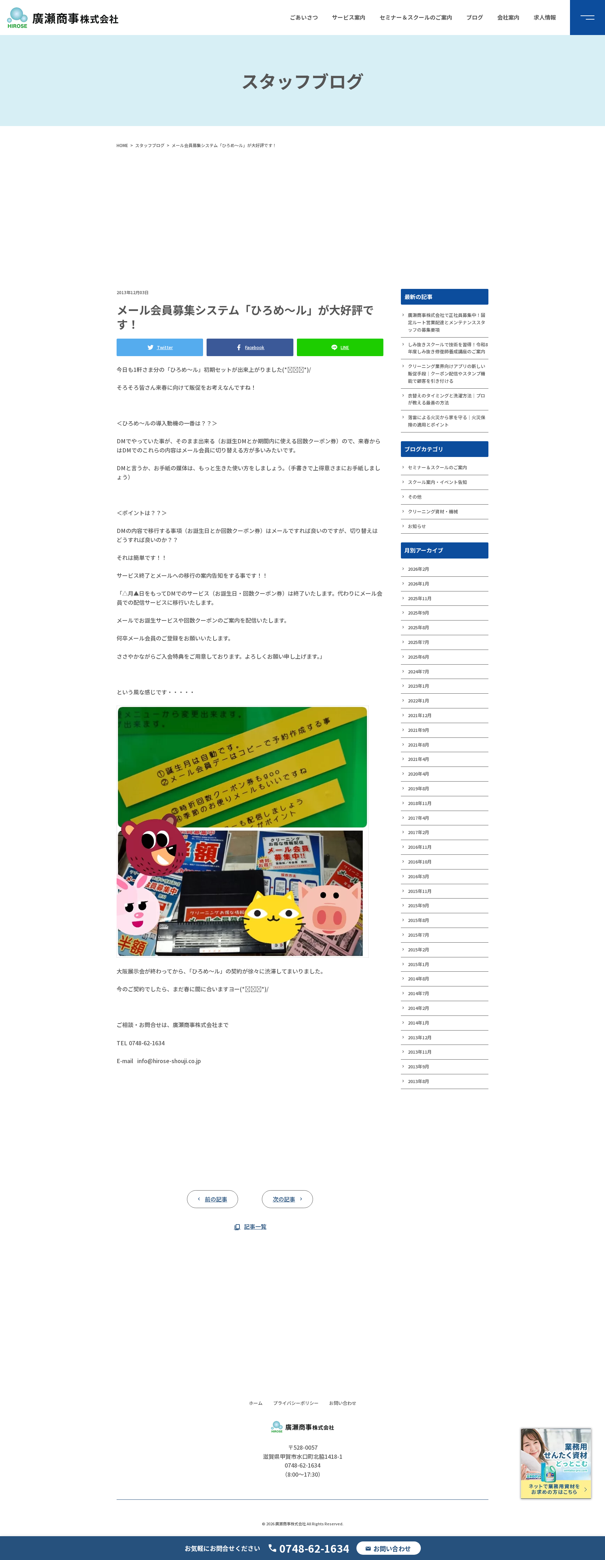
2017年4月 (418, 817)
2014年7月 (418, 993)
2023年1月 (418, 685)
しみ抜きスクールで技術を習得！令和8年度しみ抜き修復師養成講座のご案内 (448, 348)
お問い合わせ (342, 1403)
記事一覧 (255, 1226)
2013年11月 (420, 1051)
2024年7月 (418, 671)
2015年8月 (418, 920)
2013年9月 (418, 1066)
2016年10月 (420, 861)
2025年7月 (418, 642)
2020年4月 (418, 773)
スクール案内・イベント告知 (437, 482)
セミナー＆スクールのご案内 (437, 467)
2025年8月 (418, 627)
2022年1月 (418, 700)
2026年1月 (418, 583)
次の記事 (284, 1199)
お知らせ (417, 526)
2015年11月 (420, 891)
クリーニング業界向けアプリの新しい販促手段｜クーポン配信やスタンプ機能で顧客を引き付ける (446, 373)
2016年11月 (420, 847)
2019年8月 (418, 788)
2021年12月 (420, 715)
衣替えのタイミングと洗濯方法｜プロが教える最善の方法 (446, 399)
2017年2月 (418, 832)
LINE (345, 347)
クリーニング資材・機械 (433, 511)
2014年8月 (418, 978)
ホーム (256, 1403)
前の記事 (216, 1199)
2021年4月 (418, 759)
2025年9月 (418, 612)
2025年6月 (418, 656)
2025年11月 (420, 598)
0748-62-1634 (314, 1548)
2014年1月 (418, 1022)
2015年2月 (418, 949)
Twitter (165, 347)
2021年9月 (418, 730)
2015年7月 (418, 934)
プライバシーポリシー (296, 1403)
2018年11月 (420, 803)
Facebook (254, 347)
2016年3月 (418, 876)
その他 (415, 496)
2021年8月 (418, 744)
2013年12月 (420, 1037)
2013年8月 (418, 1081)
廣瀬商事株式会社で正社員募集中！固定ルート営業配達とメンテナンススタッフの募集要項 (446, 322)
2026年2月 (418, 569)
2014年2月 (418, 1008)
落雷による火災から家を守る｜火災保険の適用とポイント (446, 421)
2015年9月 (418, 905)
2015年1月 (418, 964)
